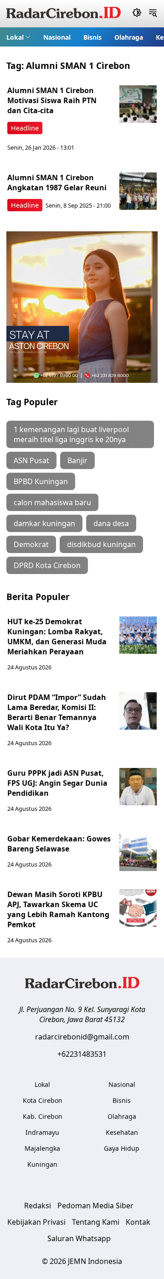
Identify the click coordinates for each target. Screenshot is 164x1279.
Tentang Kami (95, 1222)
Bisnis (92, 37)
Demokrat (31, 544)
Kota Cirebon (42, 1100)
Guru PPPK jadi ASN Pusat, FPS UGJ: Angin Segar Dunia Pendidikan (57, 783)
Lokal (15, 37)
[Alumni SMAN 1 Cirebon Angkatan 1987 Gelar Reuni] (138, 191)
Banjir (77, 460)
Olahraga (128, 37)
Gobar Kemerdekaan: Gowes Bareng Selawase (59, 844)
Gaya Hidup (121, 1148)
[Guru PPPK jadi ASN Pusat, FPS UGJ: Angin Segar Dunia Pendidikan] (138, 786)
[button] (18, 37)
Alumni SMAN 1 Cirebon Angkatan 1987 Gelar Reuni (57, 182)
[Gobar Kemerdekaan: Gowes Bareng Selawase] (138, 852)
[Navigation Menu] (153, 14)
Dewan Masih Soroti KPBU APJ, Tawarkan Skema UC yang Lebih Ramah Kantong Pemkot (58, 909)
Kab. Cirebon (42, 1116)
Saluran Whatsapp (79, 1238)
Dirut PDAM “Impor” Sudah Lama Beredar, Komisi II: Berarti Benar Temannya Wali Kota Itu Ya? (56, 712)
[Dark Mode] (137, 14)
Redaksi (37, 1206)
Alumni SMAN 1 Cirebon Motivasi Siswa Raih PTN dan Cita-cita (52, 100)
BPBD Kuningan (41, 481)
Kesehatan (122, 1132)
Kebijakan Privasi (36, 1222)
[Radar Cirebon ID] (63, 14)
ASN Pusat (31, 460)
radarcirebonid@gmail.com (82, 1037)
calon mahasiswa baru (52, 502)
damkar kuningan (44, 523)
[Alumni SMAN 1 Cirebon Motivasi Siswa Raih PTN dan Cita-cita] (138, 104)
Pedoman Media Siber (95, 1206)
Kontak (138, 1222)
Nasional (57, 37)
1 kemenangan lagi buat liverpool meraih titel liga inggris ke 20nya (71, 434)
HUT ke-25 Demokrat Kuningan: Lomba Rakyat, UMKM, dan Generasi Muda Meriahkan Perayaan (57, 636)
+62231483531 (82, 1054)
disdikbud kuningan (101, 544)
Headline (25, 128)
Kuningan (42, 1164)
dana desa (111, 523)
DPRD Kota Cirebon (47, 565)
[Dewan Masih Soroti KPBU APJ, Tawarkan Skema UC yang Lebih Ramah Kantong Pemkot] (138, 908)
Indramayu (42, 1132)
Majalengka (42, 1148)
